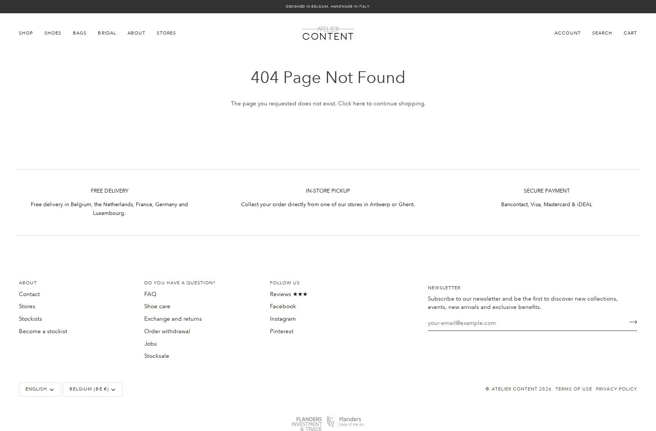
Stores (27, 306)
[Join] (630, 322)
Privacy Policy (616, 389)
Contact (29, 294)
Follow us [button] (285, 283)
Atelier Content (515, 389)
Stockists (30, 318)
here (359, 103)
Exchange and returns (173, 318)
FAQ (150, 294)
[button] (29, 33)
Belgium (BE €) (89, 389)
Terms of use (574, 389)
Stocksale (156, 356)
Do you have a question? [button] (180, 283)
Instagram (283, 318)
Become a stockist (43, 331)
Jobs (150, 343)
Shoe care (157, 306)
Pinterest (281, 331)
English (36, 389)
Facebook (283, 306)
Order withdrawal (167, 331)
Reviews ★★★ (289, 294)
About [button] (28, 283)
